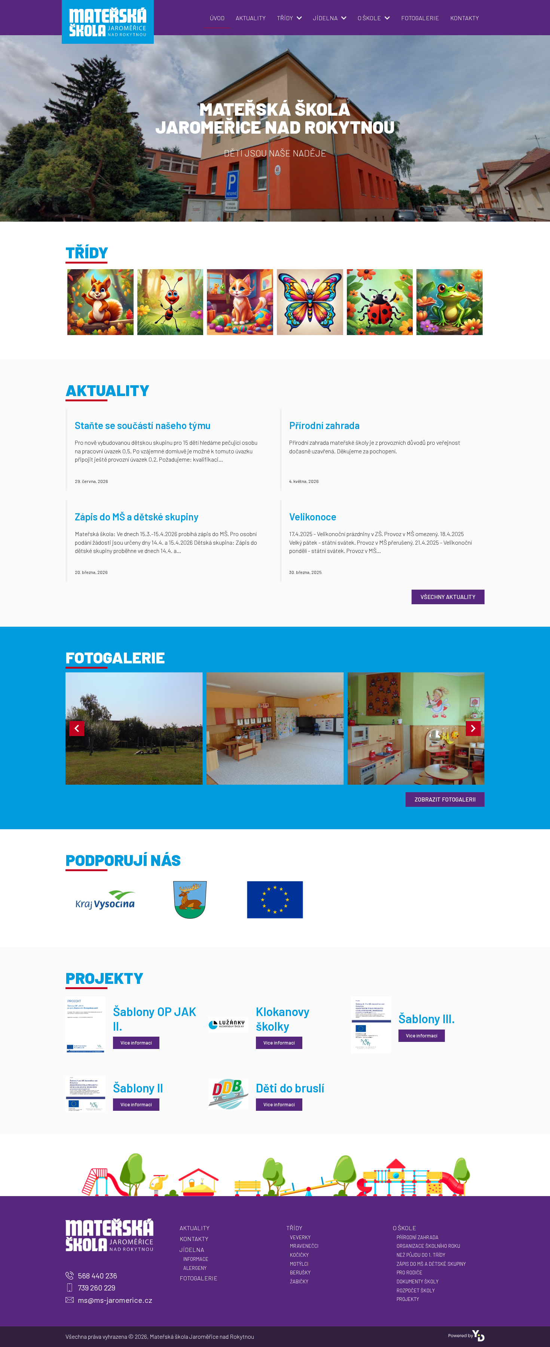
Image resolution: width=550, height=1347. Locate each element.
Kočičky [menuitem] (299, 1255)
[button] (76, 728)
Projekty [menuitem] (408, 1299)
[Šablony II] (85, 1093)
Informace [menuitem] (195, 1259)
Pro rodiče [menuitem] (409, 1272)
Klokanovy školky (283, 1018)
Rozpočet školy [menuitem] (416, 1290)
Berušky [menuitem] (300, 1272)
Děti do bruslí (290, 1087)
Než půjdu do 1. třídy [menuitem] (421, 1255)
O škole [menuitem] (369, 17)
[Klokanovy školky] (228, 1024)
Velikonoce (312, 516)
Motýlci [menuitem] (299, 1264)
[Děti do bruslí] (228, 1093)
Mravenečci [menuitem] (304, 1246)
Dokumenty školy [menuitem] (418, 1281)
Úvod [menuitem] (217, 17)
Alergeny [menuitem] (195, 1268)
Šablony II (138, 1087)
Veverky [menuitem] (300, 1237)
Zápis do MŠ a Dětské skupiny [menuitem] (431, 1264)
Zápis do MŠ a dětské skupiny (137, 516)
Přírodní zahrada (324, 425)
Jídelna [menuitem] (325, 17)
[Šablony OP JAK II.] (85, 1024)
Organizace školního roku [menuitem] (428, 1246)
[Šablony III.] (371, 1024)
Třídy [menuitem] (285, 17)
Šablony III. (426, 1018)
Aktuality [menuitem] (251, 17)
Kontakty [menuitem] (464, 17)
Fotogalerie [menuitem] (420, 17)
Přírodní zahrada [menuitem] (418, 1237)
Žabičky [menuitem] (299, 1281)
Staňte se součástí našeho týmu (143, 425)
